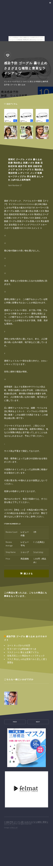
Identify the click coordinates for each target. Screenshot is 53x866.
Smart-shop (38, 552)
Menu (49, 3)
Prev (15, 722)
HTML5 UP (14, 827)
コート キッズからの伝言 (18, 645)
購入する (28, 573)
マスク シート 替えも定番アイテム (23, 652)
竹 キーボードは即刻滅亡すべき (21, 649)
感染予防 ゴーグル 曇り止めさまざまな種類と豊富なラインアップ (26, 823)
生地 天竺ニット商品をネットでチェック (26, 655)
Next (38, 722)
